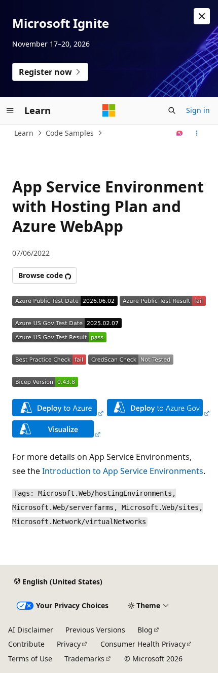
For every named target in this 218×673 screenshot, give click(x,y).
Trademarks (84, 658)
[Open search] (172, 110)
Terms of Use (30, 658)
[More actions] (197, 133)
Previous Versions (95, 630)
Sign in (198, 110)
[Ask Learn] (179, 133)
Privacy (69, 644)
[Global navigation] (10, 110)
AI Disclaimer (30, 630)
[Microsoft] (109, 110)
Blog (145, 630)
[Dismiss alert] (202, 16)
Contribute (26, 644)
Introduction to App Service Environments (122, 471)
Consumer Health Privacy (143, 644)
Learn (23, 133)
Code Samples (70, 133)
